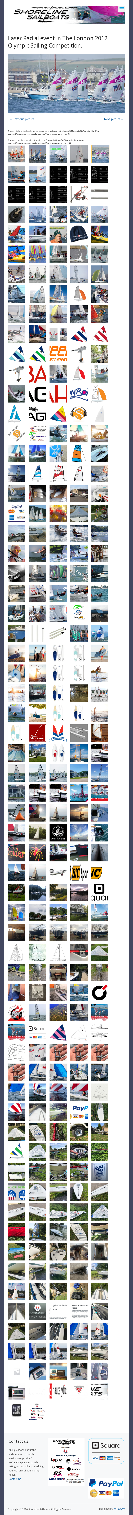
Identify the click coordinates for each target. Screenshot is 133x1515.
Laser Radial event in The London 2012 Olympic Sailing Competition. (57, 41)
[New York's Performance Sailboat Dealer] (66, 14)
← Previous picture (21, 119)
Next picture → (114, 119)
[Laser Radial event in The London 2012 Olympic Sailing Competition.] (66, 84)
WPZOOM (119, 1508)
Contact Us (15, 1478)
